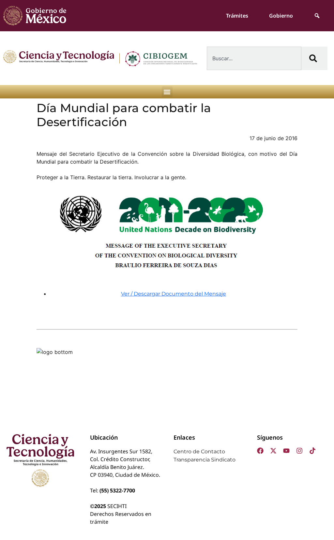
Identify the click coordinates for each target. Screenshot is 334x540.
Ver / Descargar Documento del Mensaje (173, 294)
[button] (167, 91)
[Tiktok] (312, 450)
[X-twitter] (273, 450)
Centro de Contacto (199, 451)
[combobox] (254, 58)
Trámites (237, 15)
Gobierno (281, 15)
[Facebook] (260, 450)
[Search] (314, 58)
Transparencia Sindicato (204, 460)
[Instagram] (299, 450)
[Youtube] (286, 450)
